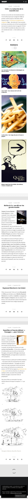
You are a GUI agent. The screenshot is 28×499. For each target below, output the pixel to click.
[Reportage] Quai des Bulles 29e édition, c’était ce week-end (12, 185)
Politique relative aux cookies (16, 493)
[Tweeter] (10, 40)
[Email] (21, 40)
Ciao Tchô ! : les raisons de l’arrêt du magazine (11, 91)
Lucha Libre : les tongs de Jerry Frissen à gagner (12, 135)
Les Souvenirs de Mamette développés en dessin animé (12, 70)
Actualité (10, 6)
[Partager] (17, 40)
